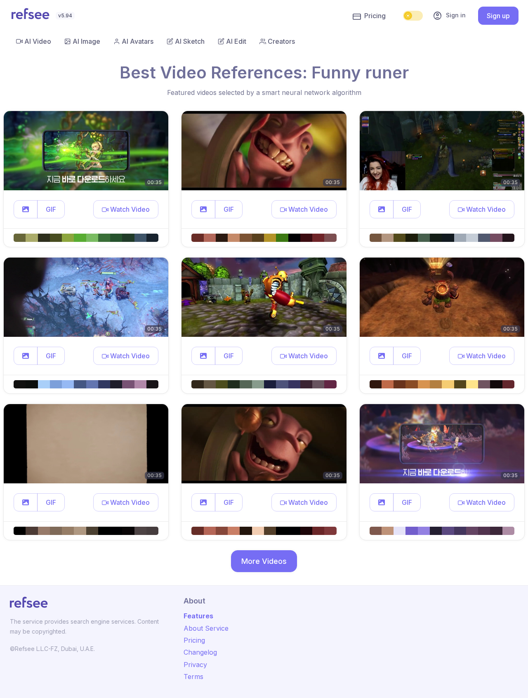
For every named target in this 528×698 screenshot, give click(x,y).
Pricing (375, 16)
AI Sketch (190, 41)
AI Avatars (137, 41)
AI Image (86, 41)
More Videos (264, 561)
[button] (26, 209)
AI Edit (236, 41)
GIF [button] (51, 209)
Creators (281, 41)
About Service (206, 628)
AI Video (37, 41)
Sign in (449, 16)
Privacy (195, 664)
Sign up (498, 16)
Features (198, 616)
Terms (193, 676)
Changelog (200, 652)
